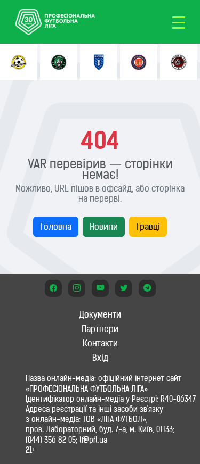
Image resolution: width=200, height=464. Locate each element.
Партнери (100, 329)
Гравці (148, 226)
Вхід (100, 357)
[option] (18, 62)
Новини (104, 226)
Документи (100, 314)
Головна (55, 226)
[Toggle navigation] (178, 21)
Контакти (100, 343)
